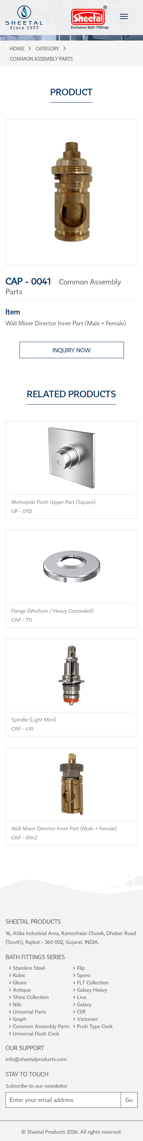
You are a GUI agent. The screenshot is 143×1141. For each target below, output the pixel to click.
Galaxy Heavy (92, 990)
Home (17, 48)
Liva (81, 997)
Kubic (19, 975)
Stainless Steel (29, 968)
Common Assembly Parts (41, 59)
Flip (81, 968)
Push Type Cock (95, 1026)
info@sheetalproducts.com (36, 1059)
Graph (19, 1019)
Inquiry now (71, 350)
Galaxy (84, 1004)
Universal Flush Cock (36, 1033)
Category (47, 48)
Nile (17, 1004)
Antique (22, 990)
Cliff (81, 1011)
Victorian (87, 1019)
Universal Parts (29, 1011)
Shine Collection (31, 997)
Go (129, 1099)
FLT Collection (93, 982)
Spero (83, 975)
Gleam (20, 982)
